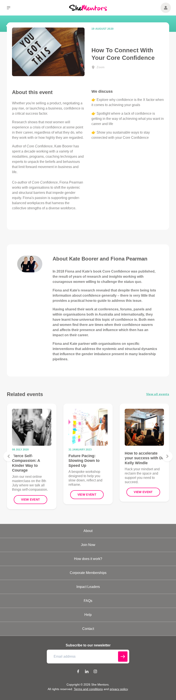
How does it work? (88, 559)
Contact (88, 629)
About (88, 531)
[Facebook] (78, 672)
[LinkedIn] (86, 672)
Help (88, 615)
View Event (30, 499)
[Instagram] (95, 672)
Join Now (88, 545)
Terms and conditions (88, 689)
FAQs (88, 601)
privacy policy (119, 689)
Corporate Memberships (88, 573)
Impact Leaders (88, 587)
